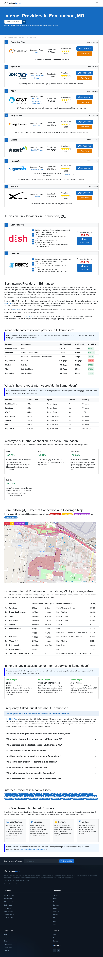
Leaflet (57, 582)
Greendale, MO (9, 798)
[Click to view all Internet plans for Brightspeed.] (18, 124)
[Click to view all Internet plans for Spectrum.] (18, 75)
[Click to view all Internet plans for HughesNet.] (18, 168)
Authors (55, 938)
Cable (32, 75)
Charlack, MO (9, 796)
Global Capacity (15, 649)
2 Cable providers (55, 514)
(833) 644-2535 (85, 168)
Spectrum (9, 352)
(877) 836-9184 (85, 193)
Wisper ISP (13, 641)
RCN (54, 918)
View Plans (85, 53)
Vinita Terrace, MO (44, 798)
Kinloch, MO (65, 794)
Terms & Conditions (14, 883)
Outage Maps (8, 947)
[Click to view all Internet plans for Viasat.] (18, 148)
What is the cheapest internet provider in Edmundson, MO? (34, 739)
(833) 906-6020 (85, 48)
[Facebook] (54, 950)
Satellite (34, 150)
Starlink (8, 365)
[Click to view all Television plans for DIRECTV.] (18, 265)
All (26, 524)
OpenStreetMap (70, 582)
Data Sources (8, 944)
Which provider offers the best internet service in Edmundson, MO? (39, 713)
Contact (55, 941)
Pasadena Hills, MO (78, 798)
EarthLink (56, 895)
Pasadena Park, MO (21, 798)
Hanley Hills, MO (56, 798)
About (55, 934)
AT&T (7, 356)
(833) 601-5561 (85, 97)
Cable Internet (8, 905)
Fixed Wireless (19, 524)
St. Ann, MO (38, 794)
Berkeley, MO (47, 794)
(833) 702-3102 (84, 268)
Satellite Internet (9, 915)
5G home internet (27, 316)
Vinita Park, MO (92, 796)
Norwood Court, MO (91, 798)
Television (39, 75)
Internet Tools (8, 938)
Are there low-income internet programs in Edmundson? (33, 756)
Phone (36, 78)
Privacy (6, 883)
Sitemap (6, 951)
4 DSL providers (67, 514)
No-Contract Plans (9, 918)
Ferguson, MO (67, 798)
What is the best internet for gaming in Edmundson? (31, 761)
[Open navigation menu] (97, 3)
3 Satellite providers (11, 517)
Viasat (7, 369)
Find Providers (68, 861)
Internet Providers (9, 895)
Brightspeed (10, 361)
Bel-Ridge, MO (75, 794)
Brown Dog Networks (17, 612)
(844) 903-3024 (85, 121)
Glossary (6, 941)
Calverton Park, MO (71, 796)
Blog (5, 934)
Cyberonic (13, 637)
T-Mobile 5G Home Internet (19, 653)
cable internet (17, 310)
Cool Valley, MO (49, 796)
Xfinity (55, 898)
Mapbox (94, 582)
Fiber (37, 52)
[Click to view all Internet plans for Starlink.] (18, 195)
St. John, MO (56, 794)
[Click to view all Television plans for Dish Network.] (18, 238)
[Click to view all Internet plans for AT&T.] (18, 100)
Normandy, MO (33, 798)
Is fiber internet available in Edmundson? (26, 750)
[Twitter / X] (58, 950)
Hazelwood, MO (29, 796)
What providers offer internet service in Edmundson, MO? (34, 778)
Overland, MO (19, 796)
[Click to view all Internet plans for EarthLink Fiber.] (18, 51)
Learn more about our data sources (32, 849)
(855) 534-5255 (85, 73)
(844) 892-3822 (84, 241)
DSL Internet (7, 908)
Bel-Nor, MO (82, 796)
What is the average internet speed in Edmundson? (31, 772)
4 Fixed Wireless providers (82, 514)
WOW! (55, 921)
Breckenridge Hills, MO (26, 794)
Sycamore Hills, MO (86, 794)
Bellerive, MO (60, 796)
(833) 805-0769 (85, 146)
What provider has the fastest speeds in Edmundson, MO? (34, 744)
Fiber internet (9, 303)
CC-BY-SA (83, 582)
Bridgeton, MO (39, 796)
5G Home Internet (37, 102)
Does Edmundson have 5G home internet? (26, 767)
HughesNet (9, 373)
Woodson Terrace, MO (11, 794)
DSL (38, 99)
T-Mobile (55, 915)
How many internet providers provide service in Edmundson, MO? (38, 733)
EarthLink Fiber (11, 348)
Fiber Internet (8, 898)
